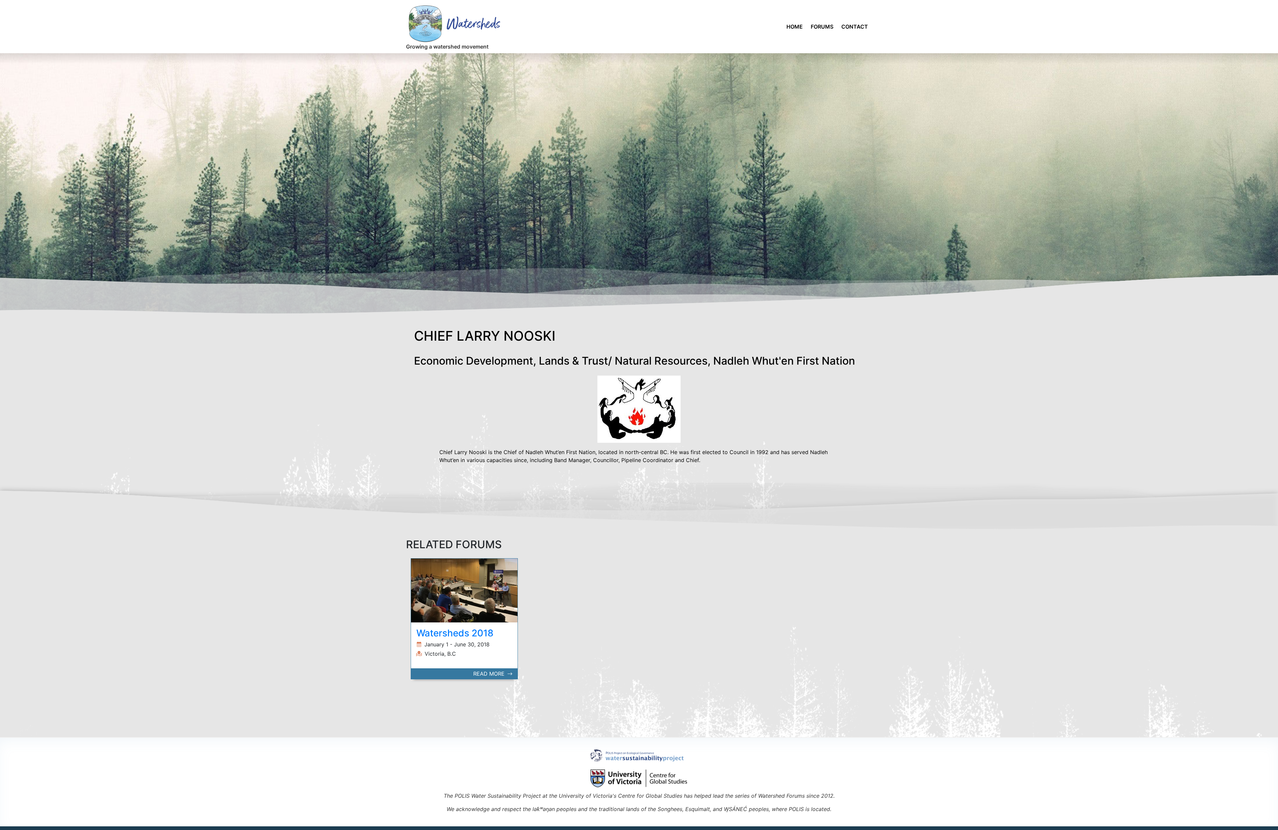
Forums (822, 26)
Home (794, 26)
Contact (854, 26)
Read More (489, 673)
